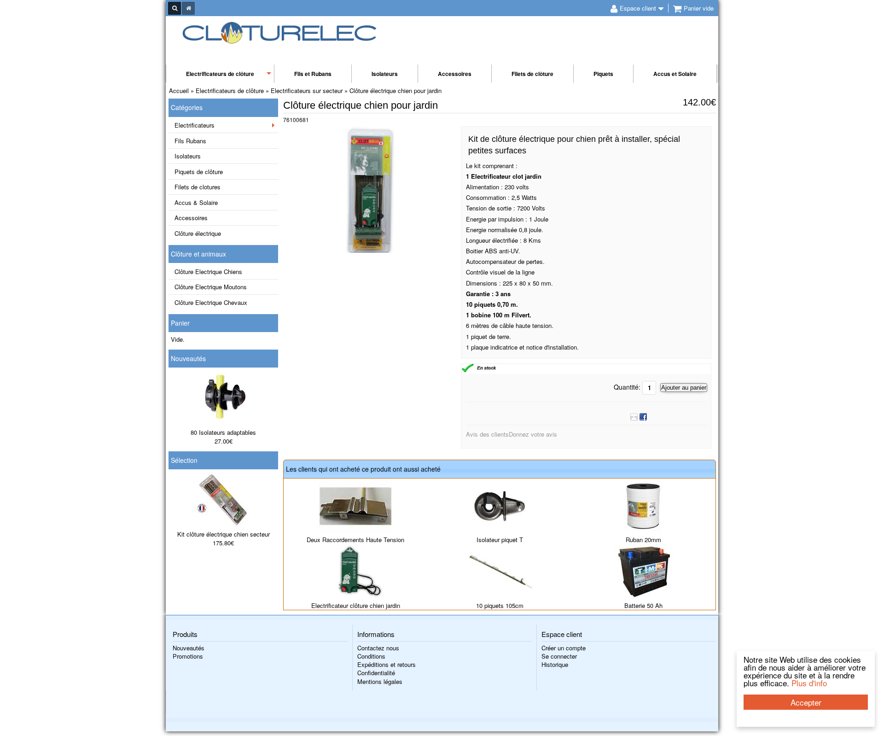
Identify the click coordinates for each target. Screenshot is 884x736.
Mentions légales (379, 681)
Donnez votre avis (533, 434)
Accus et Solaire (675, 74)
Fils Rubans (190, 140)
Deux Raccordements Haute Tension (355, 539)
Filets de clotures (197, 186)
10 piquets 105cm (499, 605)
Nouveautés (188, 358)
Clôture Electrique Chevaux (210, 302)
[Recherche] (174, 8)
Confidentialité (376, 672)
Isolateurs (385, 74)
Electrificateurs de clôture (220, 74)
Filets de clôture (532, 74)
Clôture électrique (197, 233)
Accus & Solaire (196, 202)
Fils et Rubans (313, 74)
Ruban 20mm (643, 539)
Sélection (184, 460)
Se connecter (559, 656)
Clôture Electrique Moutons (210, 286)
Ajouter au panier (683, 387)
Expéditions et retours (386, 664)
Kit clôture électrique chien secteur (223, 534)
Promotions (188, 656)
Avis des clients (487, 434)
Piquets (603, 74)
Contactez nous (378, 647)
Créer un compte (563, 647)
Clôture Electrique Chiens (208, 271)
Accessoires (454, 74)
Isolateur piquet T (500, 539)
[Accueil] (188, 8)
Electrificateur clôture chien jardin (355, 605)
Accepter (806, 702)
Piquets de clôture (198, 171)
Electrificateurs (194, 125)
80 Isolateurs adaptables (223, 432)
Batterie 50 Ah (643, 605)
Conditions (371, 656)
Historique (554, 664)
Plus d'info (809, 683)
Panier (180, 322)
